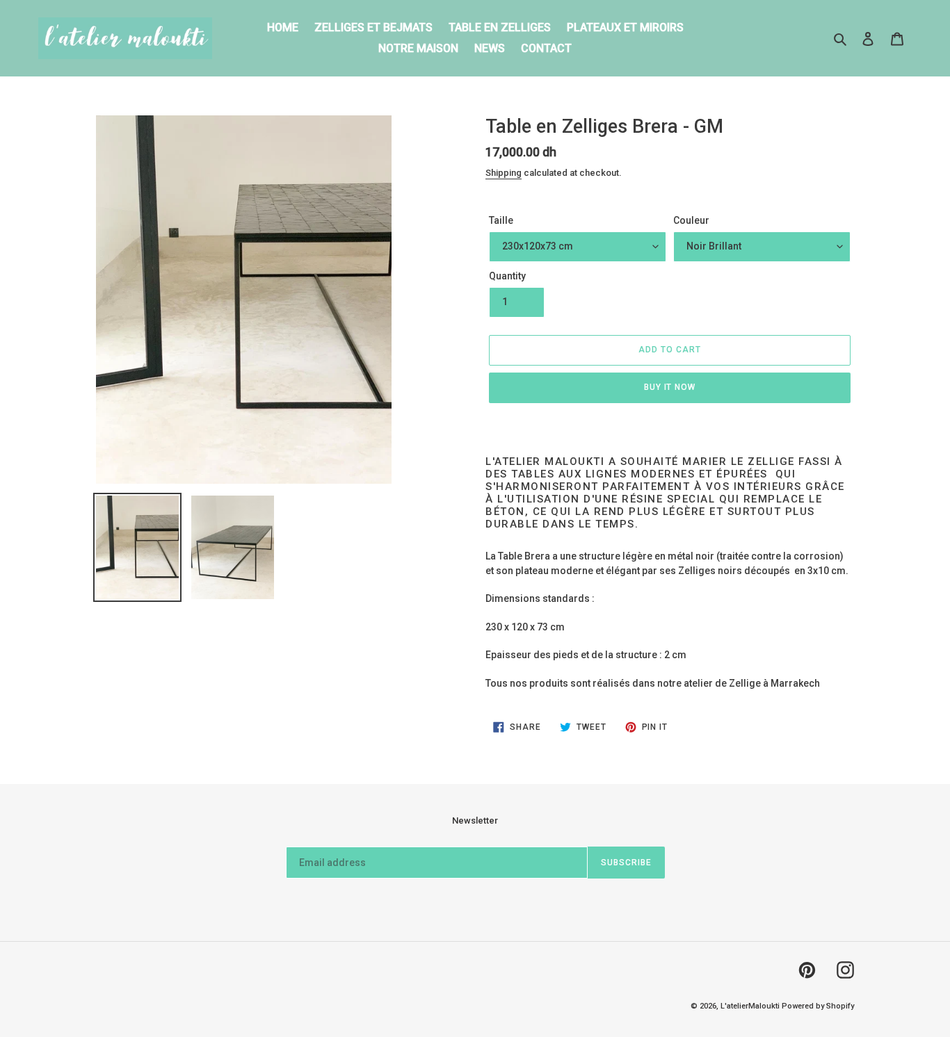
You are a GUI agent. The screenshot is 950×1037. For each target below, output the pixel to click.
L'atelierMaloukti (750, 1006)
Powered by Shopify (818, 1006)
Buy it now (670, 387)
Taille (501, 220)
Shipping (503, 173)
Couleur (691, 220)
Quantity (507, 275)
